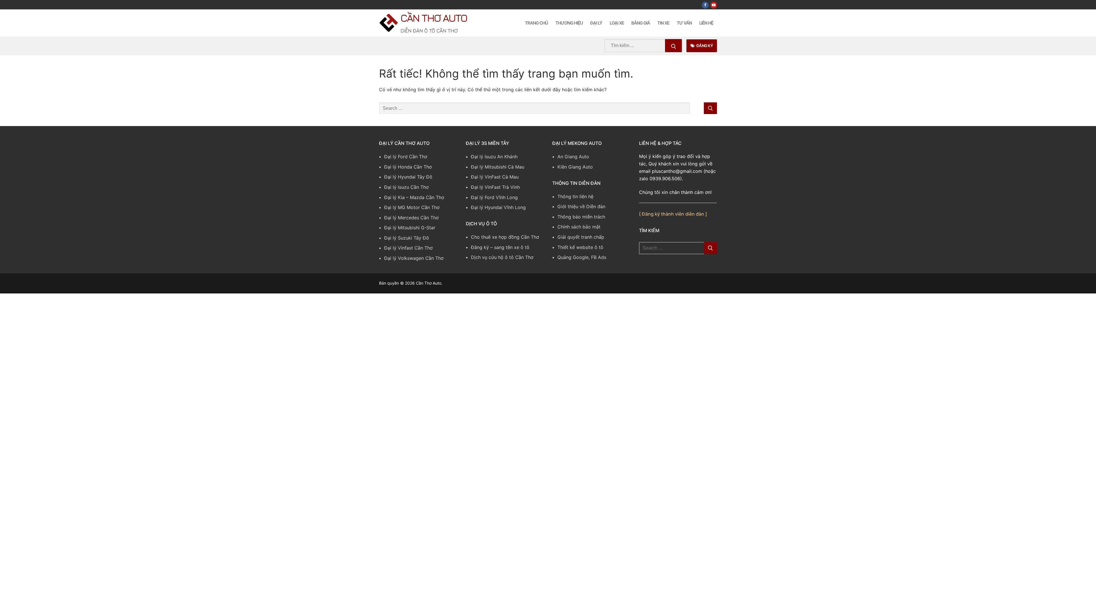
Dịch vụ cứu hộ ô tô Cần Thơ (502, 257)
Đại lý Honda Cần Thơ (408, 167)
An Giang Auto (573, 156)
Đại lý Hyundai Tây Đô (408, 177)
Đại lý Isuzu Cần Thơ (406, 187)
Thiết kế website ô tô (580, 247)
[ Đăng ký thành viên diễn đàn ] (673, 214)
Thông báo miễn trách (581, 217)
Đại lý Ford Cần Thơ (405, 156)
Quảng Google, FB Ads (581, 257)
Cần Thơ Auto (433, 18)
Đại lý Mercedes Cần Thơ (411, 217)
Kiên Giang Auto (575, 167)
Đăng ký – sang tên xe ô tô (500, 247)
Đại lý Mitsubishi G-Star (409, 227)
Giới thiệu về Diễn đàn (581, 206)
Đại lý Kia (394, 197)
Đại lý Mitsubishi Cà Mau (497, 167)
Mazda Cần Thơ (427, 197)
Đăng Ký (704, 45)
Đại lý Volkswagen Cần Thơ (414, 258)
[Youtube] (713, 5)
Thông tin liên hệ (575, 196)
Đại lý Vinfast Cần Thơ (408, 248)
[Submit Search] (673, 45)
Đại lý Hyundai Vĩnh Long (498, 207)
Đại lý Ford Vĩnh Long (494, 197)
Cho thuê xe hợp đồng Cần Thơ (505, 237)
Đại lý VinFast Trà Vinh (495, 187)
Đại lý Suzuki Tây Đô (406, 238)
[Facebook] (705, 5)
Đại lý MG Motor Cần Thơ (412, 207)
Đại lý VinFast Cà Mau (495, 177)
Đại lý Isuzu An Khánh (494, 156)
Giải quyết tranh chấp (580, 237)
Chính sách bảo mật (579, 227)
